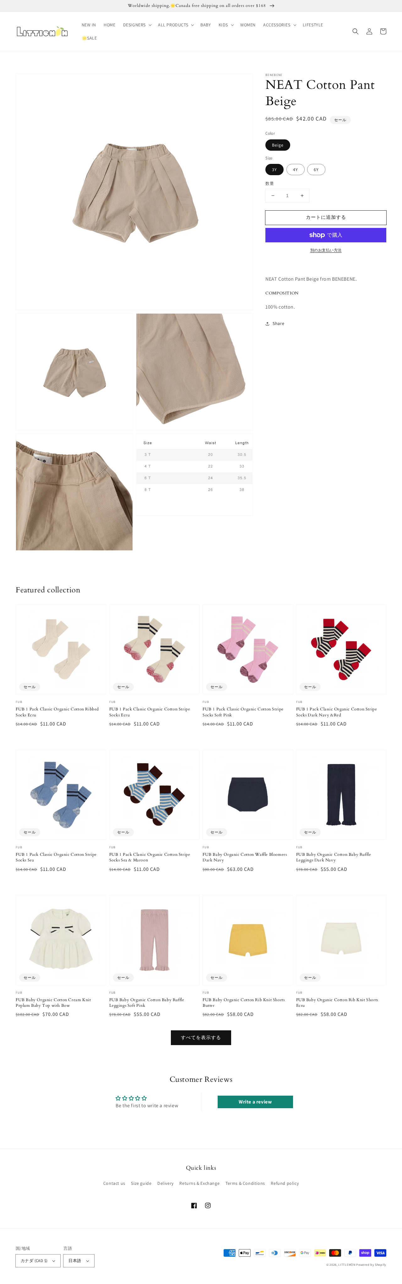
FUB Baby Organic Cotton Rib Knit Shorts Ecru (337, 1002)
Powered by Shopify (371, 1265)
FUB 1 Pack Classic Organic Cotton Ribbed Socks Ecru (57, 712)
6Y (316, 169)
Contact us (114, 1183)
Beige (278, 145)
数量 (269, 183)
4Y (295, 169)
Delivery (165, 1183)
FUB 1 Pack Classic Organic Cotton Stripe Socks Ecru (149, 712)
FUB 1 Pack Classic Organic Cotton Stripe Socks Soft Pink (243, 712)
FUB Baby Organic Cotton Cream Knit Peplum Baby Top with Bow (53, 1002)
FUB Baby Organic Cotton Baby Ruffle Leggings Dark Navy (333, 857)
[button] (136, 24)
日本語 (74, 1260)
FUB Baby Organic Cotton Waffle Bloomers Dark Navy (245, 857)
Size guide (141, 1183)
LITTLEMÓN (346, 1265)
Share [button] (278, 323)
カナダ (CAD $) (34, 1260)
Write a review (255, 1101)
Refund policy (285, 1183)
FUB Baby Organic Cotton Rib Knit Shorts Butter (244, 1002)
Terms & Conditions (245, 1183)
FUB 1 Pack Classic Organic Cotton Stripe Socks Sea (56, 857)
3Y (274, 169)
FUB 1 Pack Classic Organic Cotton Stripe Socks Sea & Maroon (149, 857)
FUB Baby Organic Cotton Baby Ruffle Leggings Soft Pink (146, 1002)
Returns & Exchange (199, 1183)
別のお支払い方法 (326, 250)
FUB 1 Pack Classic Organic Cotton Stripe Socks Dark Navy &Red (336, 712)
